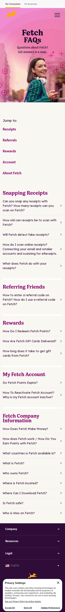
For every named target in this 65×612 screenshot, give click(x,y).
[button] (10, 14)
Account (9, 162)
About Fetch (12, 173)
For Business (30, 4)
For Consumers (12, 4)
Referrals (10, 140)
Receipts (9, 129)
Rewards (9, 151)
